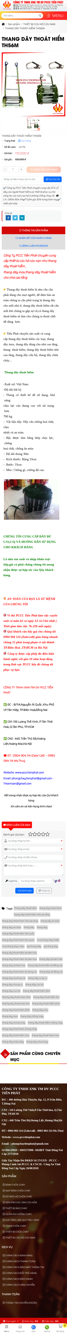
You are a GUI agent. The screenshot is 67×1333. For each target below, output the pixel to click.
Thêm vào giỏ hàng (45, 169)
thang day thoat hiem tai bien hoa (19, 959)
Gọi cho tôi (54, 179)
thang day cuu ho (11, 991)
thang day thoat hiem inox (45, 1035)
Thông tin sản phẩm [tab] (35, 230)
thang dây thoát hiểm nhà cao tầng (32, 914)
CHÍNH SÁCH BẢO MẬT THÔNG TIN (24, 1267)
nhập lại (45, 890)
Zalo (33, 1331)
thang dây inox (40, 1010)
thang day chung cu (12, 984)
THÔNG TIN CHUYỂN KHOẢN (21, 1303)
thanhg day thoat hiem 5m (16, 1003)
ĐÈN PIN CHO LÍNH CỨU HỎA (21, 1202)
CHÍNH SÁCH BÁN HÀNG (19, 1255)
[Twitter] (15, 218)
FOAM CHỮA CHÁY (15, 1226)
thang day (42, 927)
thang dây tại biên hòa (50, 959)
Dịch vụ (7, 1247)
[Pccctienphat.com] (33, 9)
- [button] (4, 169)
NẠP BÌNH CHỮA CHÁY (17, 1190)
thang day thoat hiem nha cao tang (20, 921)
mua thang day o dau (13, 946)
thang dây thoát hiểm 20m (46, 1003)
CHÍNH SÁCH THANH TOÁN (20, 1261)
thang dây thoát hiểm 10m (36, 991)
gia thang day (51, 946)
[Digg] (22, 218)
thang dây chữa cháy (13, 1042)
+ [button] (21, 169)
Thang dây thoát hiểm (25, 908)
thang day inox (10, 1016)
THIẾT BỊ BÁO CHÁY (16, 1208)
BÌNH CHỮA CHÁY (15, 1185)
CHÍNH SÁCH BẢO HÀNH (19, 1279)
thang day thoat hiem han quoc (18, 940)
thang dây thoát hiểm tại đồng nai (45, 965)
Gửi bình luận (24, 890)
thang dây (29, 927)
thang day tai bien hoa (13, 965)
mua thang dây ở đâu (48, 940)
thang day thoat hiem (51, 908)
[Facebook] (8, 218)
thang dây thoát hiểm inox (15, 1035)
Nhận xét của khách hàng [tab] (35, 238)
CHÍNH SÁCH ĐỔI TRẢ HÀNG (21, 1273)
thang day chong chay (13, 1023)
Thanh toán (11, 1294)
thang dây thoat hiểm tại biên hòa (19, 953)
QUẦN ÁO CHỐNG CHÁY (18, 1214)
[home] (3, 24)
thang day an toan (11, 927)
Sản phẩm (9, 1176)
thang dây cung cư (37, 978)
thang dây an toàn (50, 921)
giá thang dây (34, 946)
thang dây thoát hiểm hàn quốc (18, 933)
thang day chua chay (37, 1042)
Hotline (47, 1331)
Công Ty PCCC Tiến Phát (20, 255)
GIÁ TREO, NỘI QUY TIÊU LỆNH (22, 1220)
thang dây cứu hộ (34, 984)
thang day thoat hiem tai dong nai (19, 972)
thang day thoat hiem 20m (16, 1010)
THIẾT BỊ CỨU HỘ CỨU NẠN (20, 1238)
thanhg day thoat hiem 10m (16, 997)
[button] (48, 16)
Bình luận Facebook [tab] (35, 246)
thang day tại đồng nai (51, 972)
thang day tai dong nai (13, 978)
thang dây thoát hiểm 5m (46, 997)
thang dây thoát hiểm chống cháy (45, 1023)
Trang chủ (20, 1331)
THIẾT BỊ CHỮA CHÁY (17, 1232)
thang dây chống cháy (31, 1016)
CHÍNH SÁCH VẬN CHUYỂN (20, 1285)
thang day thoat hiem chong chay (19, 1029)
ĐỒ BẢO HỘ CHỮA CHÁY (18, 1196)
